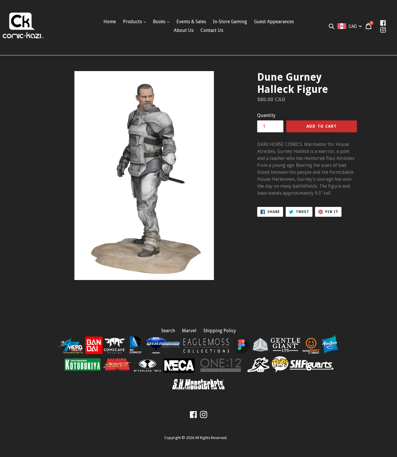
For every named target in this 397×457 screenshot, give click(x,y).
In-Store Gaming (230, 21)
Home (109, 21)
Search (168, 330)
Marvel (189, 330)
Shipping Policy (219, 330)
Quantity (266, 115)
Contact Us (212, 30)
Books (160, 21)
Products (133, 21)
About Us (184, 30)
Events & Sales (191, 21)
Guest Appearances (274, 21)
